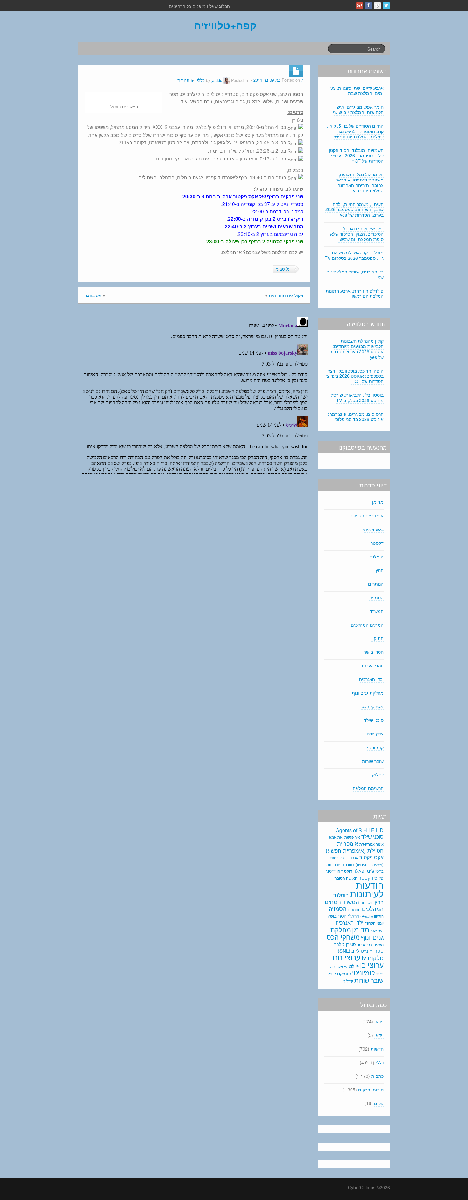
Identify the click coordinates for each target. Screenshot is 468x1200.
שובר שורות (373, 761)
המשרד (377, 611)
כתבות (377, 1076)
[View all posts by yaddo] (226, 80)
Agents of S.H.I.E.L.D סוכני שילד (360, 833)
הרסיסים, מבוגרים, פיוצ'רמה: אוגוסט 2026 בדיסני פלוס (356, 416)
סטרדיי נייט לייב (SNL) (361, 950)
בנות (330, 864)
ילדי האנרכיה (371, 679)
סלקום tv (373, 958)
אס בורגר (93, 295)
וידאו (379, 1021)
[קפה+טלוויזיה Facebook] (368, 5)
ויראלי (353, 915)
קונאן (331, 973)
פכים (379, 1103)
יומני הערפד (372, 665)
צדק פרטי (374, 733)
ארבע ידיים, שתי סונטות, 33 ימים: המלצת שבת (357, 90)
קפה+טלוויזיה (225, 25)
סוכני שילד (374, 720)
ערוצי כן (372, 964)
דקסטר (377, 543)
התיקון (377, 638)
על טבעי (283, 269)
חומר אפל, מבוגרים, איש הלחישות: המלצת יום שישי (358, 109)
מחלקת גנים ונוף (368, 693)
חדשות (377, 1049)
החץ (380, 570)
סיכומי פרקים (371, 1089)
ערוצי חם (346, 957)
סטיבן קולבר (345, 944)
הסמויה (376, 597)
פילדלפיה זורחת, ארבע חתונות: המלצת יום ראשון (354, 293)
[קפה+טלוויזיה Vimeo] (377, 5)
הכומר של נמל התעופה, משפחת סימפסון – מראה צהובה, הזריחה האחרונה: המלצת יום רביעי (359, 182)
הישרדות (366, 902)
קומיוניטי (375, 747)
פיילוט (354, 966)
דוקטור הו (344, 871)
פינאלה (342, 966)
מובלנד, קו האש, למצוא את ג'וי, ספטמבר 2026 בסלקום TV (354, 255)
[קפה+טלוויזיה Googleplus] (359, 5)
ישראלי (377, 930)
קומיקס (344, 973)
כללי (201, 80)
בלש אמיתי (373, 529)
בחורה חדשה (344, 864)
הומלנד (377, 556)
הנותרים (376, 583)
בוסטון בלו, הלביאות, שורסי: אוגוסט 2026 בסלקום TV (357, 397)
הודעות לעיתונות (367, 889)
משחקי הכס (372, 706)
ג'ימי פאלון (363, 870)
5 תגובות (185, 80)
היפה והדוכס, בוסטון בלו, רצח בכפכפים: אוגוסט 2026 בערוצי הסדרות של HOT (355, 376)
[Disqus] (194, 394)
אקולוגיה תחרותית (286, 295)
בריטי (379, 871)
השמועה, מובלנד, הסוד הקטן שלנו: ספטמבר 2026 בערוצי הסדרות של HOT (356, 155)
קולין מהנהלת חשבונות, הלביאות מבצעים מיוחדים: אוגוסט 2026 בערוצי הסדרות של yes (356, 348)
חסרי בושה (373, 652)
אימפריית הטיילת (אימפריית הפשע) (355, 847)
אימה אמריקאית (371, 844)
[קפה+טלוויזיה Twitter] (386, 5)
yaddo (216, 80)
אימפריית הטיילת (367, 515)
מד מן (378, 502)
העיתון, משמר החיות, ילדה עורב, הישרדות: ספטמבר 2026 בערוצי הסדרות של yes (354, 209)
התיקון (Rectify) (372, 916)
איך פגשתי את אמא (344, 837)
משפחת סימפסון (370, 944)
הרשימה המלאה (368, 788)
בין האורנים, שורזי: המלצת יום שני (355, 274)
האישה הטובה (346, 878)
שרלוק (378, 774)
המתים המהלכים (367, 624)
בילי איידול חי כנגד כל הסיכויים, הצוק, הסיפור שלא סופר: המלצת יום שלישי (357, 233)
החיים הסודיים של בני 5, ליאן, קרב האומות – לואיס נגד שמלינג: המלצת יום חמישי (355, 131)
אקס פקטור (371, 857)
